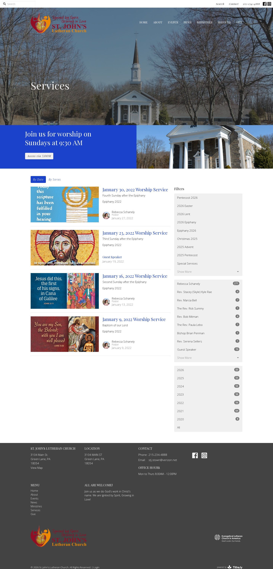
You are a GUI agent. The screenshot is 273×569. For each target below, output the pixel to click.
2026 (207, 370)
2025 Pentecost (187, 255)
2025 (207, 378)
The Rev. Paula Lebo (207, 325)
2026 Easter (185, 206)
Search (220, 3)
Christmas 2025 (187, 239)
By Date (38, 179)
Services (224, 22)
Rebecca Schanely (207, 284)
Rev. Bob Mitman (207, 316)
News (187, 22)
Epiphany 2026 (186, 230)
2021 (207, 411)
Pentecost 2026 (187, 197)
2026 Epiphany (186, 222)
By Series (55, 179)
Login (96, 567)
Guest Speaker (207, 349)
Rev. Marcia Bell (207, 300)
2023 (207, 394)
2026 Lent (183, 214)
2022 (207, 403)
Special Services (187, 263)
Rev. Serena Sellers (207, 341)
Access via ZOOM (39, 156)
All (178, 427)
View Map (37, 468)
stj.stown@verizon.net (163, 460)
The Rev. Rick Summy (207, 308)
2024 (207, 386)
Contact (233, 3)
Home (143, 22)
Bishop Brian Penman (207, 333)
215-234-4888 (251, 3)
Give (239, 22)
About (157, 22)
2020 (207, 419)
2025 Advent (185, 247)
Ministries (204, 22)
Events (173, 22)
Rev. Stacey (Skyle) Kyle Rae (207, 292)
